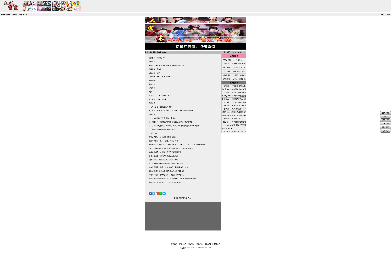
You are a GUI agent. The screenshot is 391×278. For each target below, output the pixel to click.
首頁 (14, 14)
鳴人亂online (226, 115)
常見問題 (200, 244)
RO (30, 8)
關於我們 (174, 244)
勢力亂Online (227, 96)
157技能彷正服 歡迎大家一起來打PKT (239, 122)
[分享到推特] (153, 193)
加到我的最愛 (5, 14)
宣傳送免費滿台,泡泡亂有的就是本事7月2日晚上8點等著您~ (239, 86)
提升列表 (385, 120)
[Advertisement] (183, 216)
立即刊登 (385, 113)
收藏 (176, 198)
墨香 (44, 8)
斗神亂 (226, 92)
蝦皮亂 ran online (227, 89)
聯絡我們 (217, 244)
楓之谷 (59, 3)
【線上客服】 (162, 99)
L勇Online (226, 132)
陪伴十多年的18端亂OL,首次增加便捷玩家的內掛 (239, 115)
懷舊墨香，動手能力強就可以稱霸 (239, 75)
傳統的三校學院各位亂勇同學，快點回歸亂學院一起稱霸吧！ (239, 112)
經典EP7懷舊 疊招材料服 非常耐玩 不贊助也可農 (239, 64)
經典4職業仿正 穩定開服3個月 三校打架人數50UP (239, 125)
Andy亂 (226, 102)
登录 (383, 14)
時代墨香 (226, 79)
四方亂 (226, 109)
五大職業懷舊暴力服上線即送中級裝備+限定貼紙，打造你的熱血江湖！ (239, 96)
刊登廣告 (208, 244)
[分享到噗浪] (157, 193)
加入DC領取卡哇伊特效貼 (239, 102)
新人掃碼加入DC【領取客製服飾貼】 (239, 118)
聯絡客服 (385, 127)
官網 (180, 198)
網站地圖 (191, 244)
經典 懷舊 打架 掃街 (239, 109)
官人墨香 (226, 71)
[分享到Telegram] (164, 193)
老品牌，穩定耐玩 (239, 79)
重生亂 (226, 105)
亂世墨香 (226, 67)
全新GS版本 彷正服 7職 (239, 132)
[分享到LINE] (160, 193)
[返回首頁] (11, 10)
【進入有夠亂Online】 (165, 95)
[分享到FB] (150, 193)
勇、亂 (59, 8)
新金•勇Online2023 (227, 128)
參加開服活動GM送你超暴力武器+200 (239, 89)
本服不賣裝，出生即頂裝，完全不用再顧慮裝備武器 (239, 105)
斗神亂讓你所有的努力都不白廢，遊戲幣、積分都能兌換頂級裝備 (239, 92)
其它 (73, 8)
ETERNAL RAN (227, 125)
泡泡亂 (226, 86)
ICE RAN (226, 122)
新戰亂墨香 (227, 75)
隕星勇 (226, 64)
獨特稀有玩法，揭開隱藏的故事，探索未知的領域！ (239, 99)
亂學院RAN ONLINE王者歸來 (227, 112)
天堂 (30, 3)
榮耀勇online (226, 99)
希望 (73, 3)
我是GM (385, 116)
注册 (388, 14)
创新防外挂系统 (239, 71)
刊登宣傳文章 (23, 14)
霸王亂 (226, 118)
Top (189, 198)
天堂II (44, 3)
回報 (185, 198)
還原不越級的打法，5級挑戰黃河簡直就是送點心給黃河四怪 (239, 67)
